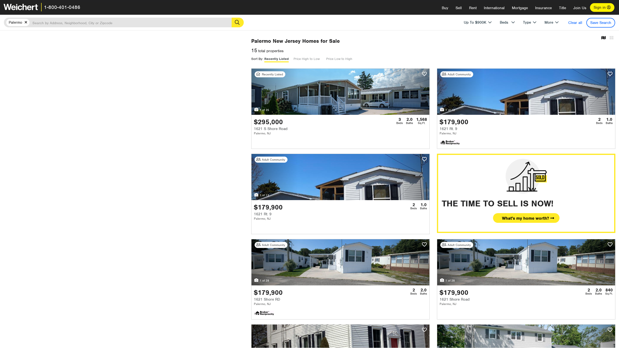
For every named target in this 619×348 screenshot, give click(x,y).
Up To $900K (475, 22)
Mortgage (520, 8)
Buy (445, 8)
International (494, 8)
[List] (611, 38)
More (549, 22)
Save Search (600, 22)
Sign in (600, 7)
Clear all (575, 22)
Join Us (579, 8)
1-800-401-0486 (62, 7)
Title (562, 8)
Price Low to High (339, 59)
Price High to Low (307, 59)
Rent (473, 8)
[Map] (603, 38)
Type (527, 22)
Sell (459, 8)
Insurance (543, 8)
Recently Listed (276, 59)
